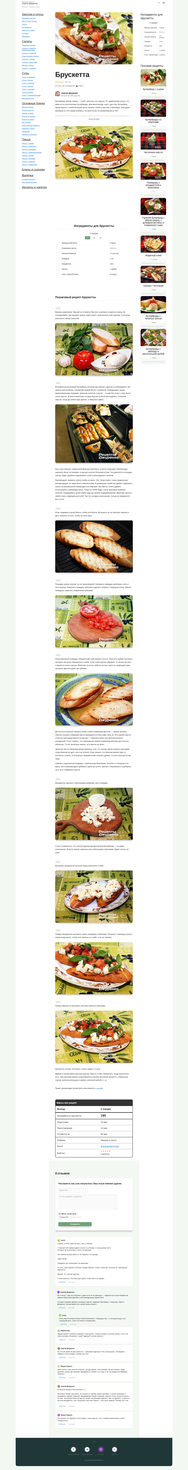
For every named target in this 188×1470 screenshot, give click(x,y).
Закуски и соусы (32, 14)
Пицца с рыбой (28, 156)
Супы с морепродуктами (31, 95)
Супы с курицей (28, 83)
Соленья (25, 33)
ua (159, 3)
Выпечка (27, 175)
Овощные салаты (28, 45)
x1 (87, 238)
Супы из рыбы (27, 92)
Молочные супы (28, 98)
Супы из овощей (28, 77)
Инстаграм (101, 1454)
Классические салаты (30, 56)
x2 (94, 238)
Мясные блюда (27, 107)
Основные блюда (33, 103)
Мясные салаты (28, 65)
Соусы (24, 24)
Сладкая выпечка (28, 179)
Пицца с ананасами (29, 165)
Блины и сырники (33, 169)
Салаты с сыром (28, 59)
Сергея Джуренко (30, 2)
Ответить (62, 1282)
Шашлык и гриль (28, 128)
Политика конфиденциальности (94, 1460)
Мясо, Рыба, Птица (29, 21)
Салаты (27, 41)
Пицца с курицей (28, 162)
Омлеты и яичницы (29, 134)
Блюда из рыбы (28, 119)
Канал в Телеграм (87, 1454)
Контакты (114, 1454)
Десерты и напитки (34, 187)
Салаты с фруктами (29, 62)
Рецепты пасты (28, 110)
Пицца (26, 139)
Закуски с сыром (28, 30)
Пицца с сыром (28, 143)
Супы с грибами (28, 89)
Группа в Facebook (73, 1454)
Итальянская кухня (110, 1146)
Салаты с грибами (29, 68)
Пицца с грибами (28, 159)
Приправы (26, 36)
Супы (25, 73)
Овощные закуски (29, 18)
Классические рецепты (31, 125)
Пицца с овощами (29, 149)
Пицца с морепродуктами (32, 152)
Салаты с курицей (29, 53)
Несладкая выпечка (29, 182)
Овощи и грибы (28, 113)
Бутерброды (26, 27)
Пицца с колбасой (29, 146)
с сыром (99, 1088)
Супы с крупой (27, 86)
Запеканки (26, 132)
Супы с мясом (27, 80)
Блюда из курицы (28, 116)
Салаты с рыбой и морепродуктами (29, 49)
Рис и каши (26, 122)
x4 (100, 238)
